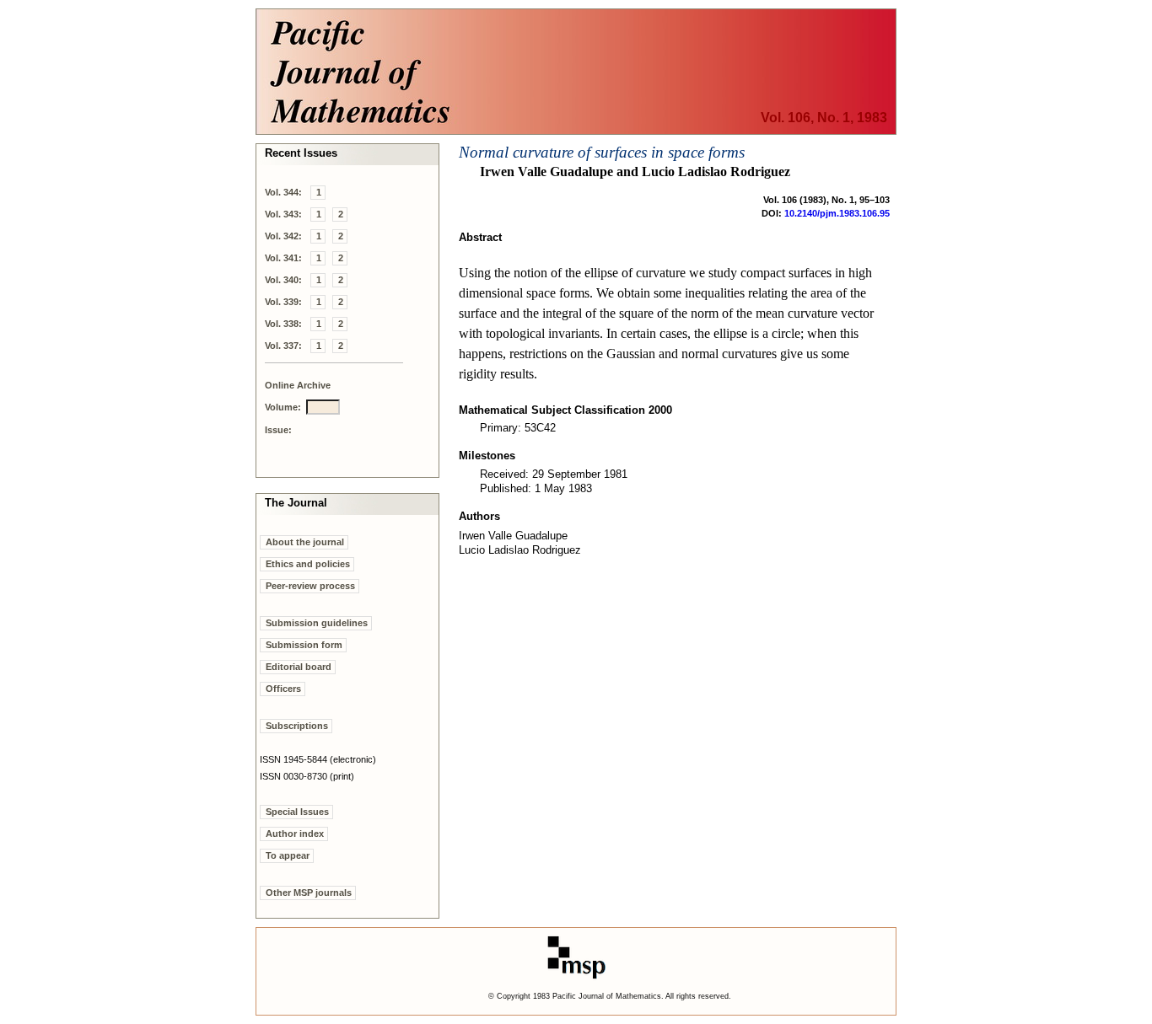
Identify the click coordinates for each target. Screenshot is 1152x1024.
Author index (295, 833)
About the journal (305, 542)
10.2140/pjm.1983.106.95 (837, 213)
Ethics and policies (308, 564)
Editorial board (298, 667)
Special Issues (297, 812)
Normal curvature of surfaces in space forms (602, 152)
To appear (288, 855)
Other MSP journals (309, 892)
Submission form (304, 645)
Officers (283, 689)
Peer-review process (310, 586)
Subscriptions (297, 726)
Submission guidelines (317, 623)
